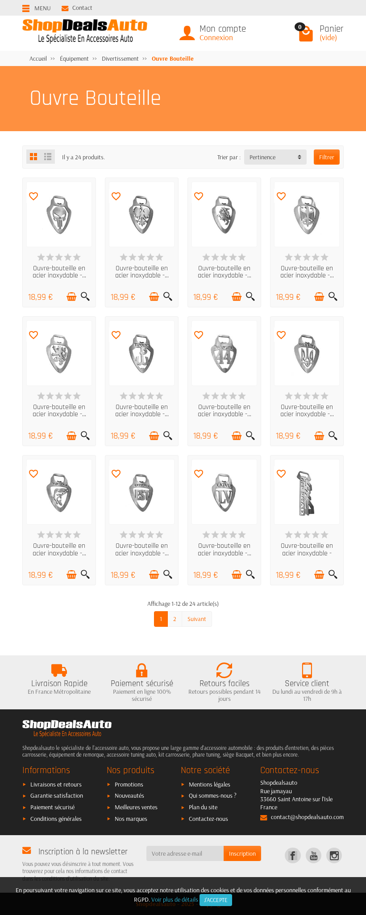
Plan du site (203, 807)
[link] (292, 855)
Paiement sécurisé (52, 807)
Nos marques (131, 819)
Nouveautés (129, 795)
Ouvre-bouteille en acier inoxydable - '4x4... (307, 553)
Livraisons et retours (56, 784)
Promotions (129, 784)
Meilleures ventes (136, 807)
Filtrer (326, 157)
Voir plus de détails (174, 899)
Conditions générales (56, 819)
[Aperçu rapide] (85, 297)
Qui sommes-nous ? (213, 795)
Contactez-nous (208, 819)
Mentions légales (209, 784)
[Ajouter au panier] (71, 297)
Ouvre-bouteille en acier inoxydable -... (59, 272)
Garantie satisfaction (56, 795)
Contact (82, 8)
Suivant (196, 619)
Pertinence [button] (262, 157)
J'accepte (216, 899)
